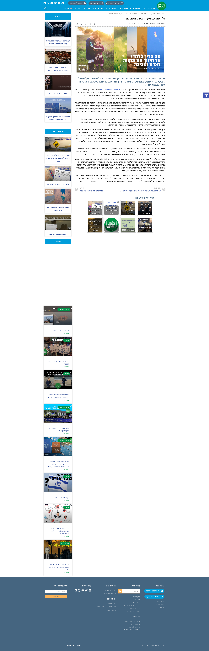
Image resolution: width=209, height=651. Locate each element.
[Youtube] (52, 3)
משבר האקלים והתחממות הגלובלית (146, 13)
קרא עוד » (66, 333)
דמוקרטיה (77, 8)
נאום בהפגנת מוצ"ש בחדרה (58, 93)
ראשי (163, 13)
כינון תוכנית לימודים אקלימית (111, 89)
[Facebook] (62, 3)
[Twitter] (55, 3)
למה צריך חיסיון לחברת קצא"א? (58, 184)
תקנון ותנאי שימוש (74, 645)
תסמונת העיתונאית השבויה (58, 234)
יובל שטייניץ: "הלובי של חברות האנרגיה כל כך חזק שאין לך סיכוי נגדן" (59, 567)
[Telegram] (59, 3)
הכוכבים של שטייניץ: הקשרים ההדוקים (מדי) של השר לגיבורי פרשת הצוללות (59, 531)
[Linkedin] (44, 3)
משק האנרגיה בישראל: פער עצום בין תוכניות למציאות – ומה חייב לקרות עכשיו (58, 158)
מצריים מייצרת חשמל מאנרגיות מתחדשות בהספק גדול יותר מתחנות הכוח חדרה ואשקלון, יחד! (58, 464)
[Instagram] (48, 3)
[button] (206, 95)
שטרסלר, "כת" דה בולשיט (61, 330)
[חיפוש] (120, 591)
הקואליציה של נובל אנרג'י (61, 497)
